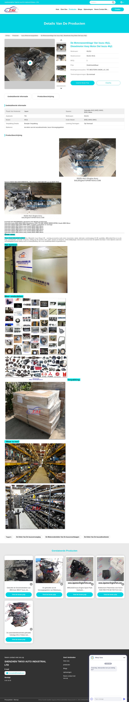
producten (72, 9)
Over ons (66, 661)
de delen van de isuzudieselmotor (96, 537)
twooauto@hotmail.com (16, 673)
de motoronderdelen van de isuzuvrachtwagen (62, 537)
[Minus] (124, 657)
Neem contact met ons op (69, 677)
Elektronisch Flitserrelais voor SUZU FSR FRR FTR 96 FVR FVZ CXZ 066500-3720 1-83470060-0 (110, 589)
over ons (64, 9)
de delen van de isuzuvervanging (28, 537)
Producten (15, 35)
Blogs (65, 668)
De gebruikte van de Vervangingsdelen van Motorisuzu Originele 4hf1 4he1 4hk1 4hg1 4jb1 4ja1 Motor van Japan (49, 589)
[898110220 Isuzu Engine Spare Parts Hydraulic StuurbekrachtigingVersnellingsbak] (80, 570)
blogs (80, 9)
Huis (57, 9)
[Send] (124, 699)
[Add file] (91, 699)
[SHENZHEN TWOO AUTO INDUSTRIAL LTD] (15, 9)
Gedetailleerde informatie (18, 96)
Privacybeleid (8, 699)
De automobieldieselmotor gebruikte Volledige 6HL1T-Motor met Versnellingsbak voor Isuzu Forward (19, 634)
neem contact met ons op (101, 9)
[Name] (113, 2)
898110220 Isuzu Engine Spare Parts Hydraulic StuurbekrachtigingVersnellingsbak (79, 589)
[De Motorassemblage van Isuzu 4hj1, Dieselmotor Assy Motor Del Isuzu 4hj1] (30, 64)
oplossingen (88, 9)
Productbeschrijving (45, 96)
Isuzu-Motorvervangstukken (29, 35)
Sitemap (16, 699)
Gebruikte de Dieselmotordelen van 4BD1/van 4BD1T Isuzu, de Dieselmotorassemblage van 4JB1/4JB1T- (19, 589)
